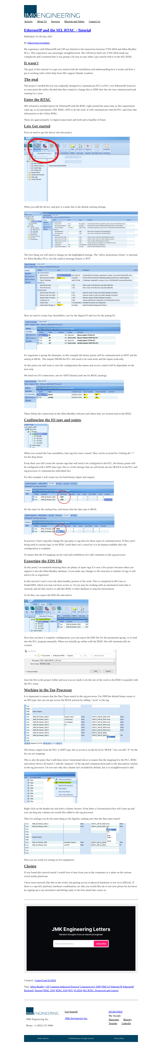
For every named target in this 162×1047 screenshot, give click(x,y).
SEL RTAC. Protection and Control (100, 990)
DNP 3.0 (105, 986)
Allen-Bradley (37, 986)
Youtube (113, 1023)
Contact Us (94, 21)
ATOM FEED (115, 1011)
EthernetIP (128, 986)
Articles (28, 21)
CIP (47, 986)
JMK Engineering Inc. (76, 1018)
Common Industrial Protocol (64, 986)
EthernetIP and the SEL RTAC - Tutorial (57, 30)
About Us (42, 21)
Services (55, 21)
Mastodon (114, 1019)
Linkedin (126, 1023)
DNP (98, 986)
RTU (70, 990)
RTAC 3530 (62, 990)
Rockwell (29, 990)
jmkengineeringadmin (38, 42)
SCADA (78, 990)
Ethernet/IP (116, 986)
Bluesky (127, 1019)
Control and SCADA (45, 980)
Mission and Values (74, 21)
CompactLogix (87, 986)
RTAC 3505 (49, 990)
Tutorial (38, 990)
